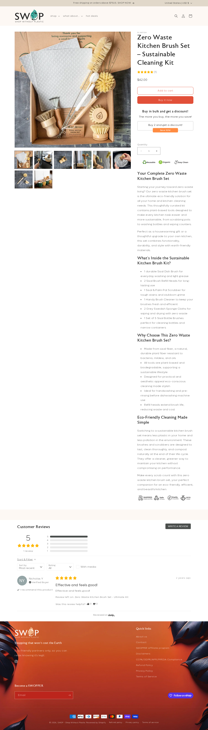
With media (88, 566)
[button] (54, 16)
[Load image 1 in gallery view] (24, 160)
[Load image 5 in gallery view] (102, 160)
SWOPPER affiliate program (152, 648)
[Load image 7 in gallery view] (24, 179)
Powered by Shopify (96, 722)
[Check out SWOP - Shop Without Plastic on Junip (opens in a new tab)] (111, 615)
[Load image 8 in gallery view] (43, 179)
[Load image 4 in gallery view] (83, 160)
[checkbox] (89, 567)
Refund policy (115, 722)
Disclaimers (143, 653)
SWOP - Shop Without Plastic (71, 722)
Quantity (142, 144)
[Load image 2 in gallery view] (43, 160)
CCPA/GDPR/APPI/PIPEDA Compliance (159, 659)
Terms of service (150, 722)
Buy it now (165, 100)
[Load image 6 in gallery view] (122, 160)
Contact (141, 642)
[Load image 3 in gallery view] (63, 160)
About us (141, 636)
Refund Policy (144, 665)
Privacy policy (132, 722)
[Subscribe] (69, 695)
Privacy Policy (144, 670)
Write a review (178, 526)
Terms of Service (146, 676)
